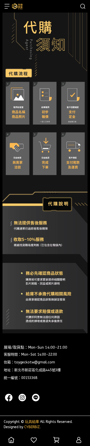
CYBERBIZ (32, 427)
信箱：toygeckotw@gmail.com (29, 362)
